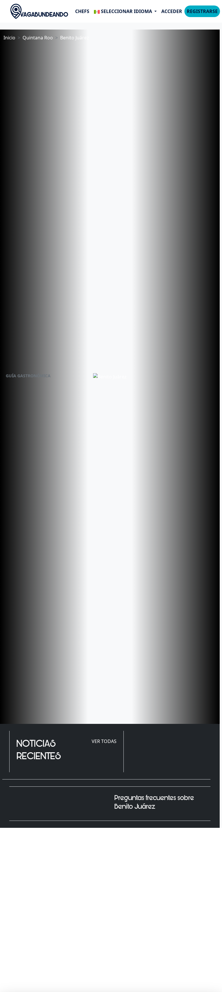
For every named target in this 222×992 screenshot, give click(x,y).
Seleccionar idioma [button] (126, 11)
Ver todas (104, 741)
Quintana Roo (38, 37)
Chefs (82, 11)
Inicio (9, 37)
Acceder (171, 11)
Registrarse (202, 11)
